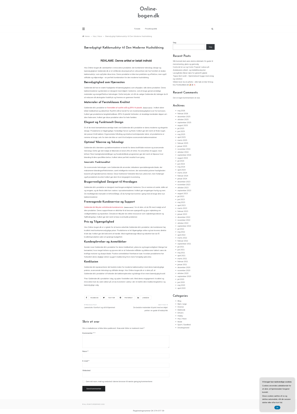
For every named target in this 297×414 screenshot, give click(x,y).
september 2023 (184, 190)
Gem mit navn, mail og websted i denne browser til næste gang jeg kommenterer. (119, 381)
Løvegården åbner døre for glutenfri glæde (190, 73)
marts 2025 (182, 140)
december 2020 (184, 267)
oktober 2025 (183, 119)
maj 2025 (181, 134)
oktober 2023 (183, 187)
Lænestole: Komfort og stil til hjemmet (99, 307)
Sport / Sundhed (184, 324)
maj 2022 (181, 232)
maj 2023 (181, 202)
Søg (174, 42)
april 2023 (182, 205)
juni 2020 (181, 282)
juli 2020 (181, 279)
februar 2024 (183, 176)
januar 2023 (182, 214)
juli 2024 (181, 161)
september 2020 (184, 276)
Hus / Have (182, 319)
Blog (179, 301)
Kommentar (88, 333)
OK (277, 407)
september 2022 (184, 226)
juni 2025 (181, 131)
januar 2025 (182, 146)
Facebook (94, 298)
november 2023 (184, 184)
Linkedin (145, 298)
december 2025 (184, 116)
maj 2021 (181, 253)
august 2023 (183, 193)
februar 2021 (183, 261)
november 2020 (184, 270)
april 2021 (182, 255)
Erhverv (181, 313)
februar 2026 (183, 113)
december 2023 (184, 182)
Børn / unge (182, 304)
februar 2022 (183, 241)
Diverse (181, 307)
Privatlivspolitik (151, 29)
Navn (85, 351)
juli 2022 (181, 229)
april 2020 (182, 288)
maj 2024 (181, 167)
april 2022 (182, 235)
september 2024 (184, 155)
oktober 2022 (183, 223)
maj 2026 (181, 111)
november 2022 (184, 220)
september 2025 (184, 122)
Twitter (111, 298)
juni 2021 (181, 250)
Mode (180, 322)
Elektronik (181, 310)
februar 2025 (183, 143)
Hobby (180, 316)
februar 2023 (183, 211)
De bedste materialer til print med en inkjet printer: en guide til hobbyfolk (150, 309)
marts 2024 (182, 173)
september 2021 (184, 244)
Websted (86, 370)
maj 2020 (181, 285)
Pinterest (129, 298)
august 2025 (183, 125)
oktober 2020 (183, 273)
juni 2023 (181, 199)
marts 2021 (182, 258)
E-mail (85, 361)
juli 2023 (181, 196)
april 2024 (182, 170)
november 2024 (184, 149)
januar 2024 (182, 179)
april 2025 (182, 137)
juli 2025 (181, 128)
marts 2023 (182, 208)
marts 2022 (182, 238)
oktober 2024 (183, 152)
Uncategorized (183, 328)
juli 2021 (181, 247)
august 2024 (183, 158)
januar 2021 (182, 264)
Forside (137, 29)
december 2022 (184, 217)
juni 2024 (181, 164)
